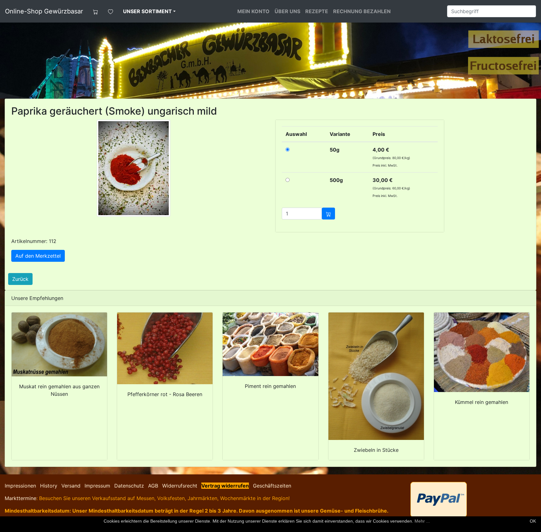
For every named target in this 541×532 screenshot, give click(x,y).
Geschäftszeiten (272, 486)
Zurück (20, 279)
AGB (153, 486)
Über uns (287, 11)
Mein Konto (253, 11)
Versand (70, 486)
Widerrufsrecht (179, 486)
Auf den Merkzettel (38, 256)
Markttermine (20, 498)
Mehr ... (422, 521)
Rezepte (316, 11)
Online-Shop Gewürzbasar (44, 11)
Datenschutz (129, 486)
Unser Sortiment (147, 11)
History (48, 486)
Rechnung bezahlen (362, 11)
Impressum (97, 486)
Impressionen (20, 486)
